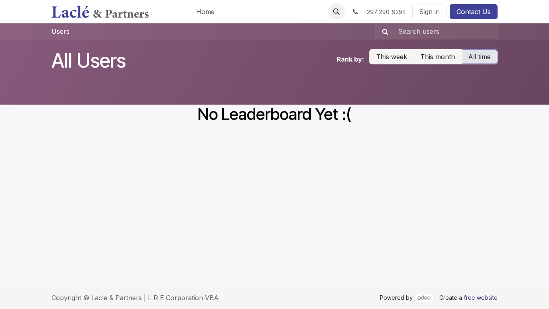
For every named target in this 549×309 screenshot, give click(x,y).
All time (479, 57)
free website (481, 297)
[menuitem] (205, 12)
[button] (336, 11)
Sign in (429, 12)
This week (391, 57)
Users (60, 31)
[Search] (382, 31)
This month (437, 57)
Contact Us (474, 12)
